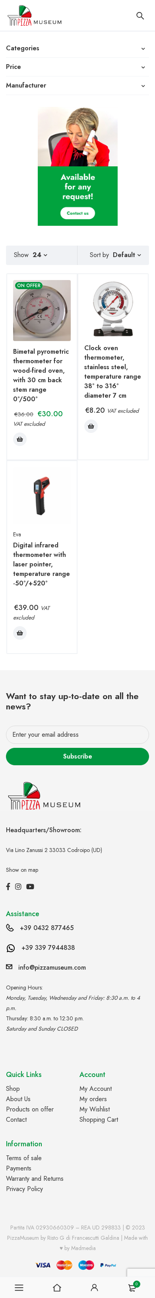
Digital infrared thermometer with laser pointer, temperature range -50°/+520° (41, 564)
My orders (93, 1099)
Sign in (94, 1287)
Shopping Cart (98, 1119)
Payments (18, 1168)
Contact (16, 1119)
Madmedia (83, 1248)
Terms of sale (24, 1158)
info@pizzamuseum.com (52, 967)
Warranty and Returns (35, 1178)
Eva (17, 534)
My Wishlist (94, 1109)
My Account (95, 1088)
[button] (20, 439)
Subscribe (77, 756)
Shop (13, 1088)
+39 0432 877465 (47, 927)
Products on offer (30, 1109)
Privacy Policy (24, 1188)
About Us (18, 1099)
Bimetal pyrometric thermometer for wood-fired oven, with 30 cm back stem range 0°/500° (41, 375)
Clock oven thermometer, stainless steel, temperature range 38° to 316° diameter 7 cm (112, 371)
